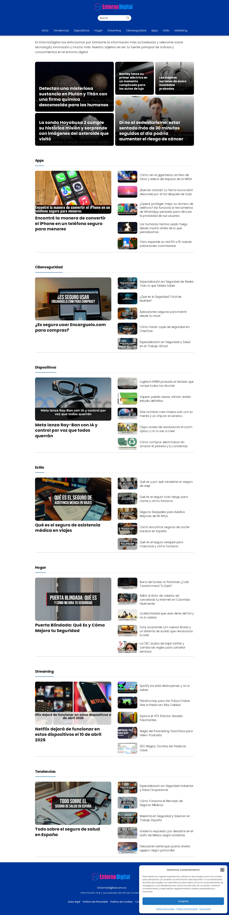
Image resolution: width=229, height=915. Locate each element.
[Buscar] (127, 17)
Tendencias (61, 30)
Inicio (45, 30)
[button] (222, 870)
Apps (154, 30)
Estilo (166, 30)
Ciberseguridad (136, 30)
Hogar (98, 30)
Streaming (114, 30)
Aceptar (183, 901)
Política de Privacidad (187, 908)
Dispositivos (81, 30)
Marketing (181, 30)
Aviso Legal (205, 908)
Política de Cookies (165, 908)
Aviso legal (74, 901)
